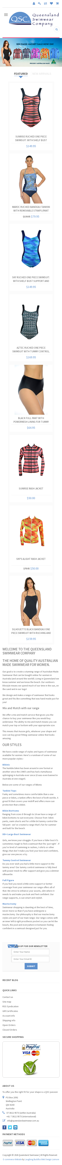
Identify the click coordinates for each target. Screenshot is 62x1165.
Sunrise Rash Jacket (31, 488)
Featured (21, 74)
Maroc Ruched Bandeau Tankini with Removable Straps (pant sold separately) (31, 209)
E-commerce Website (12, 1159)
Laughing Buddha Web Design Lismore (42, 1159)
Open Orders (9, 1025)
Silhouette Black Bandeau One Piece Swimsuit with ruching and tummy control (31, 632)
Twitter (10, 1127)
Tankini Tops (9, 790)
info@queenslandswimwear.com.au (23, 1120)
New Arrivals (41, 74)
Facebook (4, 1127)
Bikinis (6, 764)
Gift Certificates (10, 1011)
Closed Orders (9, 1029)
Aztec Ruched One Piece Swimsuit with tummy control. (31, 349)
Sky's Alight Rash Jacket (31, 558)
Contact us (7, 997)
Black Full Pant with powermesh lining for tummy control (31, 421)
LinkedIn (15, 1127)
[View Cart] (58, 4)
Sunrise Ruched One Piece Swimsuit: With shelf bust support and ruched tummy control (31, 139)
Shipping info (8, 1020)
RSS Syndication (10, 1006)
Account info (8, 1015)
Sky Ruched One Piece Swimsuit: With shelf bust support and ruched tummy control (31, 280)
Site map (6, 1001)
